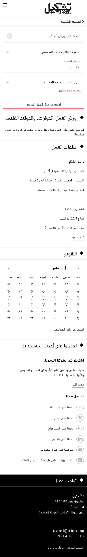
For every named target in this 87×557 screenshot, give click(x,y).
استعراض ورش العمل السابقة (43, 104)
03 (66, 291)
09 (78, 297)
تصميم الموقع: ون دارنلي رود (66, 547)
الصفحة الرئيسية (71, 21)
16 (78, 304)
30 (78, 318)
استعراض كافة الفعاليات (69, 329)
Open (5, 5)
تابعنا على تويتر (63, 418)
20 (31, 304)
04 (55, 291)
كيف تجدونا (77, 237)
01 (8, 284)
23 (78, 311)
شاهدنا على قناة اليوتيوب (57, 449)
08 (8, 291)
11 (55, 297)
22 (8, 304)
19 (43, 304)
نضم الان (78, 384)
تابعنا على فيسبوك (61, 407)
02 (78, 291)
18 (55, 304)
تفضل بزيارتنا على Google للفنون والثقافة (47, 460)
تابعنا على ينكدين (62, 439)
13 (31, 297)
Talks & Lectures (69, 90)
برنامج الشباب (72, 60)
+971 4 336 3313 (70, 536)
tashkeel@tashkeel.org (68, 530)
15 (8, 297)
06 (31, 291)
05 (43, 291)
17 (66, 304)
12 (43, 297)
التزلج (74, 67)
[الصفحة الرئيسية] (63, 8)
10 (66, 297)
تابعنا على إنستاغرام (60, 428)
